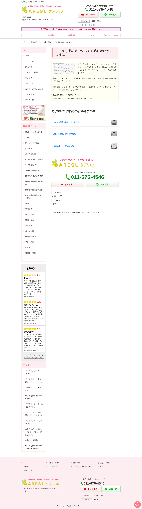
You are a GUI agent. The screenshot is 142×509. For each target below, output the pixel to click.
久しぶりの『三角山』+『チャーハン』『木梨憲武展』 (34, 432)
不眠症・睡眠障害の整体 (34, 183)
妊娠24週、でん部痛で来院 (63, 146)
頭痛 (27, 204)
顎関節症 (28, 209)
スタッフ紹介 (30, 61)
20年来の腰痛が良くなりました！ (65, 122)
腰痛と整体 (29, 220)
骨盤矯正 (28, 225)
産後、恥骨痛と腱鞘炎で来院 (64, 134)
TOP (31, 35)
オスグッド (29, 258)
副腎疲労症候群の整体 (34, 190)
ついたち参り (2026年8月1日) (34, 397)
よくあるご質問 (31, 72)
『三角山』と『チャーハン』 (34, 372)
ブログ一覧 (29, 100)
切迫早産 (28, 149)
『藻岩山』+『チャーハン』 (33, 422)
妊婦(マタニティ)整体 (33, 132)
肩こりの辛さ (30, 215)
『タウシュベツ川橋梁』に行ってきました (34, 413)
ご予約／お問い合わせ (110, 35)
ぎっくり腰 (29, 231)
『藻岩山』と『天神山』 (33, 389)
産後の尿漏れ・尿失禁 (34, 159)
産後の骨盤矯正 (31, 154)
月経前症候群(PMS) (33, 170)
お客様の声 (71, 35)
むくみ (28, 248)
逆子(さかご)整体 (32, 143)
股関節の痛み (30, 237)
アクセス (90, 35)
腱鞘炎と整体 (30, 253)
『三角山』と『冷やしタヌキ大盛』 (34, 405)
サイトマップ (30, 94)
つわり (28, 137)
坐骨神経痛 (29, 242)
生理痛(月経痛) (31, 165)
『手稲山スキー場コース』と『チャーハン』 (34, 380)
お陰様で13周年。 (32, 440)
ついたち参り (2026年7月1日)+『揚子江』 (34, 447)
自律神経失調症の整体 (34, 176)
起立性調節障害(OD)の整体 (33, 196)
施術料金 (51, 35)
